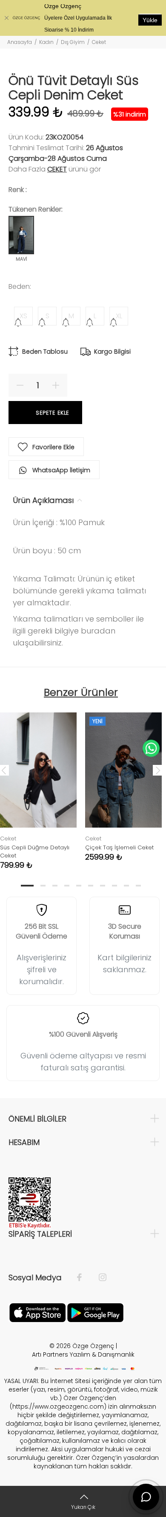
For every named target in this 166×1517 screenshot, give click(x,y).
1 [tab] (27, 885)
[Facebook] (83, 1277)
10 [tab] (138, 885)
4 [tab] (66, 885)
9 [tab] (126, 885)
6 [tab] (90, 885)
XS (23, 316)
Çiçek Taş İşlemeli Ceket (119, 847)
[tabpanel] (123, 780)
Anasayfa (19, 42)
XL (119, 316)
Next (158, 770)
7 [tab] (102, 885)
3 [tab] (54, 885)
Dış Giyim (73, 42)
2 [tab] (43, 885)
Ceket (99, 42)
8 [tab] (114, 885)
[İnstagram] (98, 1277)
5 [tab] (78, 885)
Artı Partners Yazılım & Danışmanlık (83, 1354)
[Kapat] (6, 17)
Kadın (46, 42)
